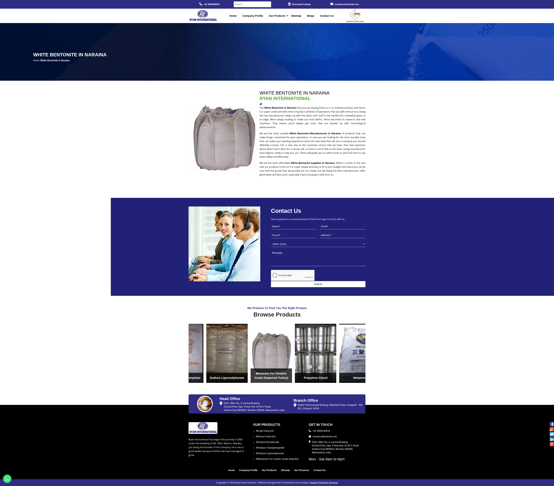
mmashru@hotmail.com (347, 4)
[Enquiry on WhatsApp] (7, 478)
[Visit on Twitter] (552, 434)
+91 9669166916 (211, 4)
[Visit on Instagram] (552, 429)
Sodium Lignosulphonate (271, 453)
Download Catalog (301, 4)
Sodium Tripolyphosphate (271, 448)
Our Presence (301, 470)
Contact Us (327, 15)
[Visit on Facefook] (552, 424)
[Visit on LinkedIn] (552, 439)
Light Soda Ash (266, 431)
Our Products (277, 15)
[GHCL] (355, 16)
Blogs (310, 15)
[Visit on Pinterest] (552, 444)
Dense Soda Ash (267, 436)
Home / (37, 60)
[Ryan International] (203, 15)
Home (233, 15)
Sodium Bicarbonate (268, 442)
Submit (318, 284)
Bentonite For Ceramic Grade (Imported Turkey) (277, 461)
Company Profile (252, 15)
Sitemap (296, 15)
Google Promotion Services (324, 482)
